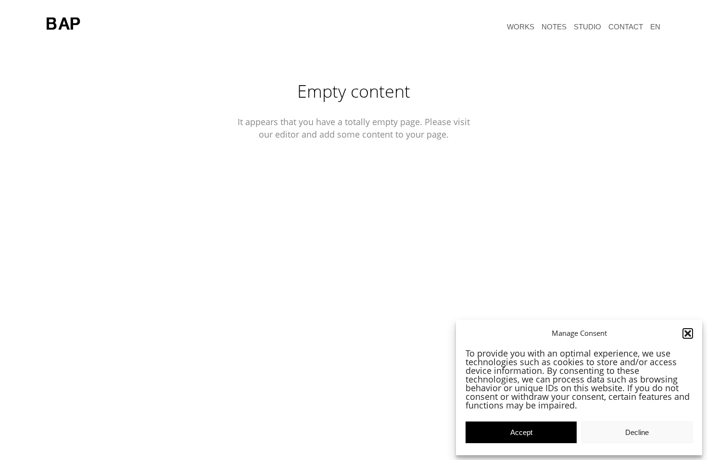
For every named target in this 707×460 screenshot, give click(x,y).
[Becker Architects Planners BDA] (66, 24)
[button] (688, 333)
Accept (521, 432)
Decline (637, 432)
